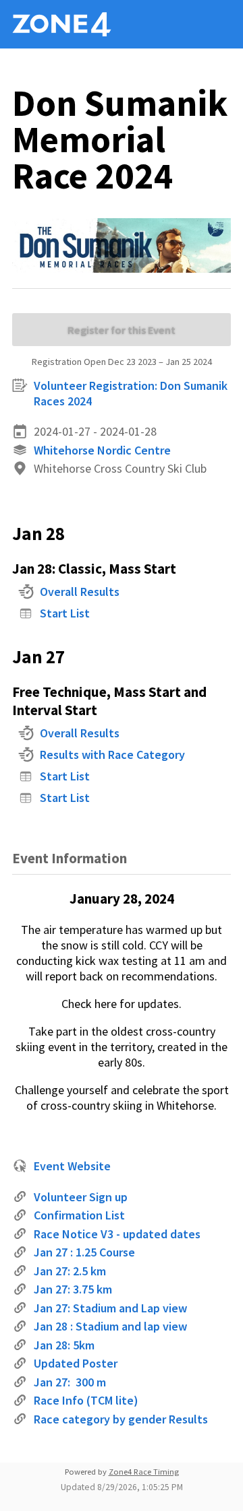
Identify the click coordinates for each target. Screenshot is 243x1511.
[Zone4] (79, 24)
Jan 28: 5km (64, 1345)
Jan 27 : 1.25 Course (84, 1252)
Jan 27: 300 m (70, 1382)
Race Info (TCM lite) (86, 1400)
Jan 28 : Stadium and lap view (110, 1326)
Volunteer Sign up (81, 1197)
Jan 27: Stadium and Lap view (110, 1308)
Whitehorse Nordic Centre (102, 450)
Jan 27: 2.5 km (70, 1271)
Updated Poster (75, 1363)
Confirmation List (79, 1215)
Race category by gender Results (121, 1419)
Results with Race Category (112, 754)
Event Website (72, 1166)
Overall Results (79, 591)
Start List (65, 613)
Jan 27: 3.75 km (73, 1289)
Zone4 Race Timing (144, 1472)
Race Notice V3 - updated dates (117, 1234)
